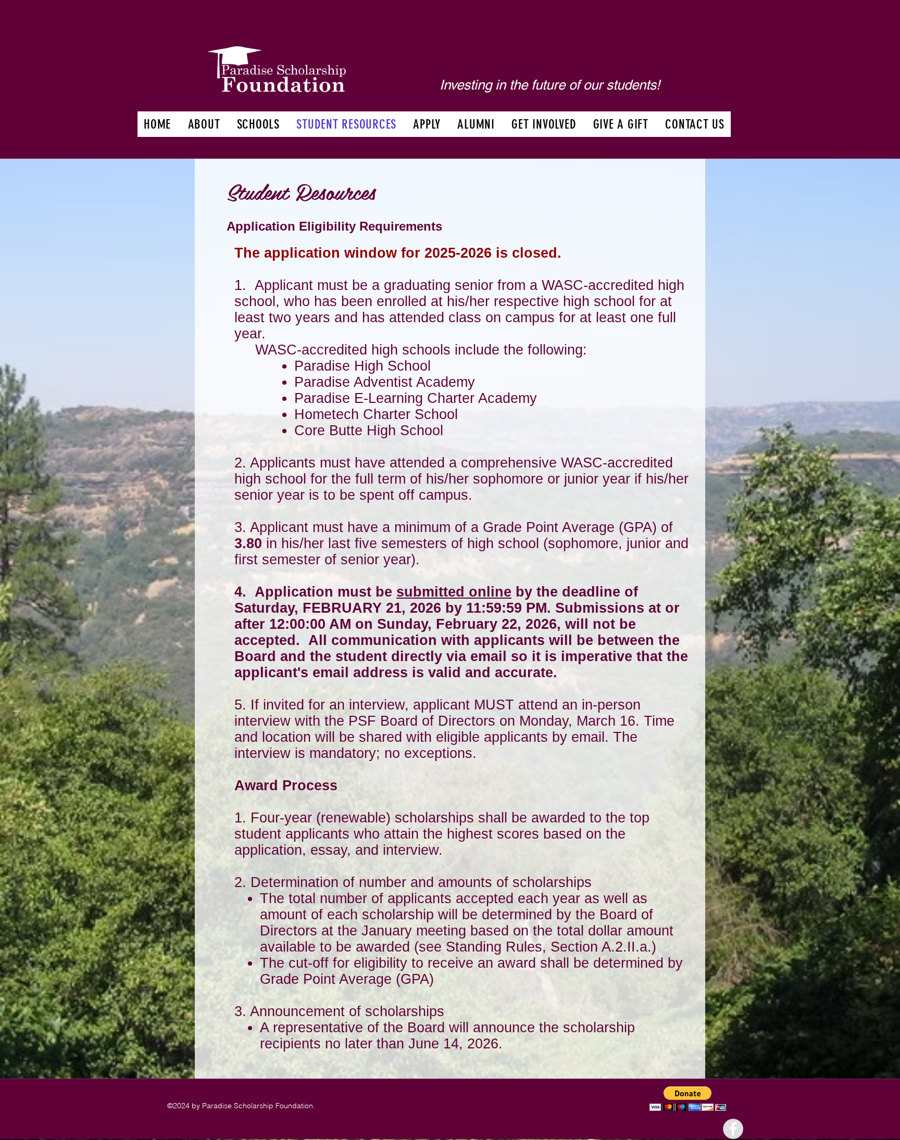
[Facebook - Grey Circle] (733, 1129)
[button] (203, 124)
